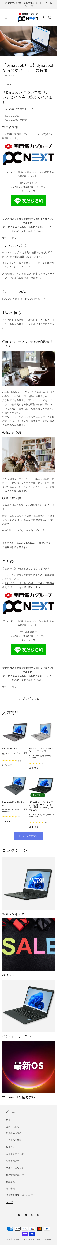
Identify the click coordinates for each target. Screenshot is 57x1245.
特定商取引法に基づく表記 (19, 1195)
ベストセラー (11, 975)
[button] (6, 17)
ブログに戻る (30, 698)
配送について (12, 1161)
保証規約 (10, 1181)
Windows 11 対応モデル (18, 1097)
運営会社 (10, 1188)
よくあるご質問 (14, 1140)
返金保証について (15, 1154)
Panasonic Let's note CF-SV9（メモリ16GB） (41, 753)
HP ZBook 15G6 (14, 751)
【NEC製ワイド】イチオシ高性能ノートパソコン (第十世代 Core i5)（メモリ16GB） (41, 809)
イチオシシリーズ (15, 1036)
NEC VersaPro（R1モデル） (14, 806)
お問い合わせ (12, 1126)
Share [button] (8, 84)
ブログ (9, 1202)
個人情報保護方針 (15, 1174)
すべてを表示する (28, 835)
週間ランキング (13, 914)
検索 (8, 1119)
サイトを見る (9, 237)
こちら (27, 530)
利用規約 (10, 1147)
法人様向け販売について (18, 1133)
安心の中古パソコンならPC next (23, 1239)
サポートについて (15, 1167)
